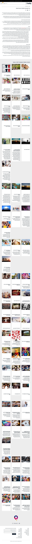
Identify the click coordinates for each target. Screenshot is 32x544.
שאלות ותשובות (20, 533)
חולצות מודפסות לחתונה (19, 537)
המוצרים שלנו (27, 533)
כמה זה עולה (27, 534)
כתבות (21, 532)
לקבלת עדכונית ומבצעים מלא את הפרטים (10, 528)
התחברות (6, 3)
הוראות (28, 535)
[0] (2, 3)
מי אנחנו (21, 528)
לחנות (28, 528)
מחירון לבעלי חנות (27, 531)
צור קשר (21, 535)
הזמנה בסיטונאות (20, 534)
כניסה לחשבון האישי (26, 532)
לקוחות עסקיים (20, 531)
